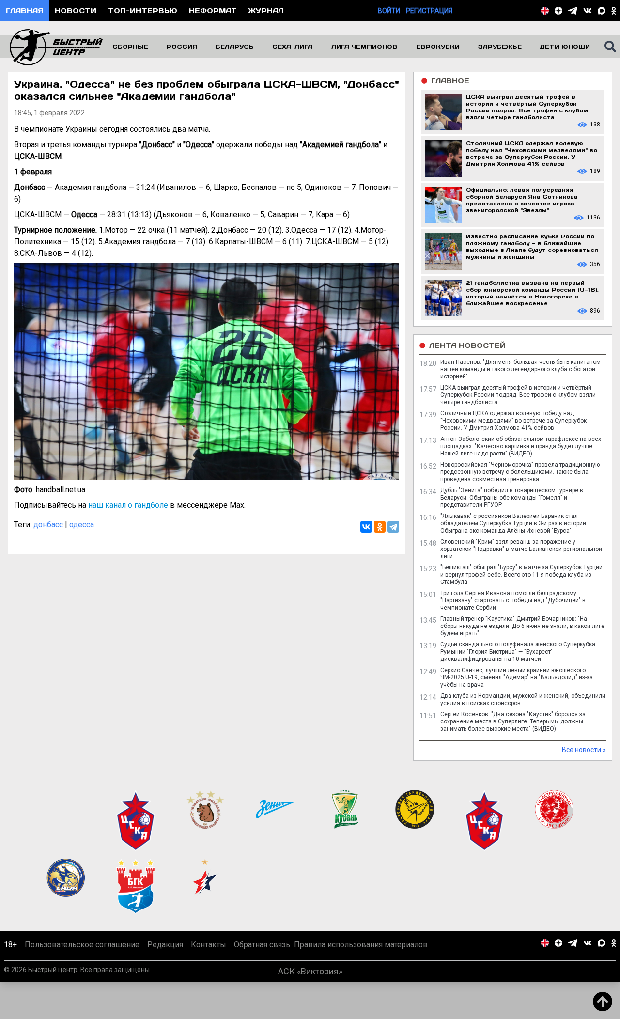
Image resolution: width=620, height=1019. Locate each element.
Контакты (208, 944)
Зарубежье (500, 46)
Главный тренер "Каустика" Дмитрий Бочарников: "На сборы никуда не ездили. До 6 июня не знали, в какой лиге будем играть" (522, 626)
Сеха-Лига (292, 46)
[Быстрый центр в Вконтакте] (587, 11)
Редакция (165, 944)
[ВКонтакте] (366, 527)
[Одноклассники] (380, 527)
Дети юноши (565, 46)
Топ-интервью (142, 10)
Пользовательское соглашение (82, 944)
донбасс (48, 524)
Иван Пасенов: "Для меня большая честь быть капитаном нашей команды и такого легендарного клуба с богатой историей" (520, 369)
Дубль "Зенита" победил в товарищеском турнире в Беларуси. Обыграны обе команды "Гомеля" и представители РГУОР (511, 497)
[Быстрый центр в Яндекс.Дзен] (558, 11)
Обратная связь (262, 944)
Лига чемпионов (364, 46)
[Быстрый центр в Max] (601, 11)
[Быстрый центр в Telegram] (572, 11)
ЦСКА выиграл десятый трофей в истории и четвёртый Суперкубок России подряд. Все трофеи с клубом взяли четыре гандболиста (518, 395)
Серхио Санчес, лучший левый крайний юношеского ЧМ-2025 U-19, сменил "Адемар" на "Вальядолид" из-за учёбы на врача (516, 677)
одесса (81, 524)
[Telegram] (393, 527)
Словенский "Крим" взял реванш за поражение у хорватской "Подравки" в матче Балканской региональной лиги (521, 549)
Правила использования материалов (361, 944)
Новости (75, 10)
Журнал (265, 10)
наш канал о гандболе (128, 505)
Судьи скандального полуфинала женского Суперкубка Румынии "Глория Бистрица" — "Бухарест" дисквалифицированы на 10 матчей (517, 651)
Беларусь (235, 46)
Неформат (213, 10)
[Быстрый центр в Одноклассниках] (613, 11)
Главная (24, 10)
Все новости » (584, 749)
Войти (389, 11)
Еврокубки (438, 46)
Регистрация (429, 11)
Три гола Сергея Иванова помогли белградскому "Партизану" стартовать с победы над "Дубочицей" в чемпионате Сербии (513, 600)
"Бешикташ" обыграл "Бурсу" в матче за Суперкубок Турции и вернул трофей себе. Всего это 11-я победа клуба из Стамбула (521, 574)
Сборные (130, 46)
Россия (182, 46)
